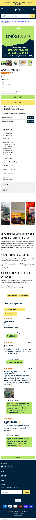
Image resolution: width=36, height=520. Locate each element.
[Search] (32, 16)
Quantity (2, 87)
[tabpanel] (18, 377)
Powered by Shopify (18, 515)
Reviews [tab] (9, 303)
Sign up (27, 492)
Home (2, 21)
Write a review (23, 295)
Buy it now (18, 102)
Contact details (25, 512)
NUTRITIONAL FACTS (7, 130)
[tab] (19, 303)
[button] (9, 393)
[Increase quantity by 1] (16, 91)
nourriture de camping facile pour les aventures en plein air (18, 21)
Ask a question (12, 295)
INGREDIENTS (6, 185)
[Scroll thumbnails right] (33, 63)
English (17, 500)
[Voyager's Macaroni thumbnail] (3, 63)
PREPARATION (6, 190)
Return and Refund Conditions (14, 512)
